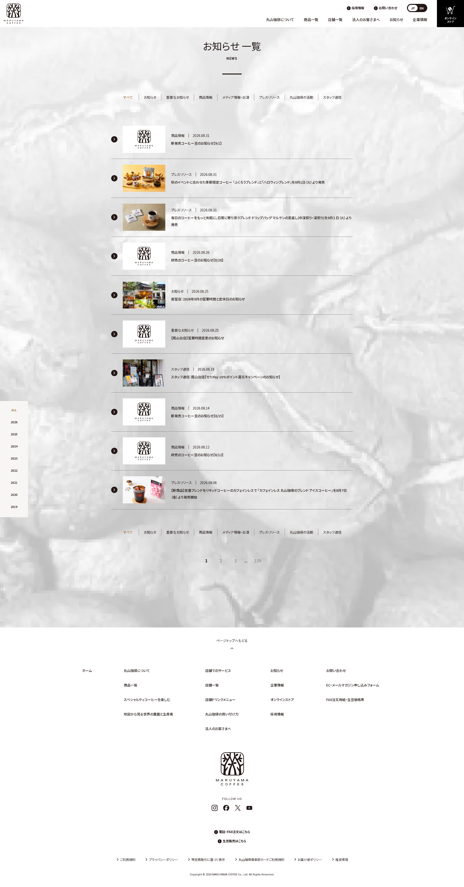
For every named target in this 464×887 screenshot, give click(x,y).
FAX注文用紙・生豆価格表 (345, 699)
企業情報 (420, 19)
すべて (128, 97)
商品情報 (205, 97)
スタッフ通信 (332, 97)
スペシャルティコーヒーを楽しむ (147, 699)
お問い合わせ (388, 8)
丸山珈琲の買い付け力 (222, 714)
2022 (14, 470)
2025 (14, 434)
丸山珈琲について (280, 19)
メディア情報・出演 (235, 97)
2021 (14, 482)
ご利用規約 (127, 859)
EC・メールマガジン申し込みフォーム (352, 685)
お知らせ (396, 19)
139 (257, 560)
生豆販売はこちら (234, 841)
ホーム (87, 670)
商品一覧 (311, 19)
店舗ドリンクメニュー (220, 699)
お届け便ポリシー (310, 859)
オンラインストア (282, 699)
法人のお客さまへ (366, 19)
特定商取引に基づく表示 (208, 859)
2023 (14, 458)
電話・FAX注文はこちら (234, 831)
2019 (14, 506)
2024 (14, 446)
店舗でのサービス (218, 670)
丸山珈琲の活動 (301, 97)
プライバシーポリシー (163, 859)
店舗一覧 (335, 19)
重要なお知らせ (177, 97)
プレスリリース (269, 97)
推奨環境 (341, 859)
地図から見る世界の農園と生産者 (148, 714)
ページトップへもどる (232, 640)
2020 (14, 494)
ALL (14, 410)
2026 (14, 422)
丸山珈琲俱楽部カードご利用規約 (261, 859)
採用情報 (358, 8)
